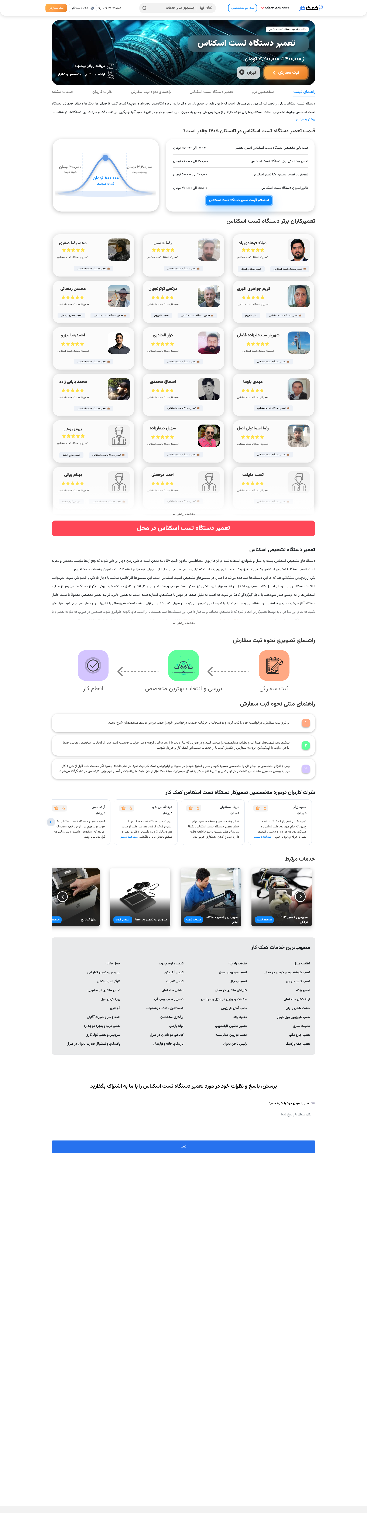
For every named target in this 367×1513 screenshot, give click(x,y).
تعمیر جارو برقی (299, 1035)
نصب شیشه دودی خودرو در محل (287, 972)
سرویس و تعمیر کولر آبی (103, 972)
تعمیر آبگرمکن (174, 972)
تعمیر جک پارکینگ (297, 1044)
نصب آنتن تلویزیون (234, 1008)
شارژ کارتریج (88, 919)
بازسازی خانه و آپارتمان (168, 1044)
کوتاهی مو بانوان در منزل (167, 1035)
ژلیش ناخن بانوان (235, 1044)
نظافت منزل (302, 963)
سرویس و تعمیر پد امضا (151, 919)
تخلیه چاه (240, 1017)
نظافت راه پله (238, 963)
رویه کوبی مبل (110, 999)
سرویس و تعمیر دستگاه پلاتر (222, 920)
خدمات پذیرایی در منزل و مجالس (224, 999)
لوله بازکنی (176, 1026)
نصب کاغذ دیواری (298, 981)
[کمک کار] (311, 8)
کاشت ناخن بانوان (298, 1008)
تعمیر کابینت (175, 981)
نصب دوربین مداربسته (231, 1035)
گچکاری (115, 1008)
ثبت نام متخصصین (242, 8)
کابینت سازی (301, 1026)
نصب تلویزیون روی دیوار (293, 1017)
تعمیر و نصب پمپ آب (169, 999)
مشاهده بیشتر (262, 837)
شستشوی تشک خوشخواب (165, 1008)
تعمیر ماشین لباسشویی (104, 990)
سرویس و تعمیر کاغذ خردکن (294, 920)
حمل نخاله (113, 963)
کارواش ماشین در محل (231, 990)
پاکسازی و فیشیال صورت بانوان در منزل (93, 1044)
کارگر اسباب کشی (108, 981)
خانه (303, 29)
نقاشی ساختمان (173, 990)
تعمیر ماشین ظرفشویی (231, 1026)
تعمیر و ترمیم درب (171, 963)
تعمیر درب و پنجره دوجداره (102, 1026)
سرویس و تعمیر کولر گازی (103, 1035)
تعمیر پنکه (303, 990)
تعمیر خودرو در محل (233, 972)
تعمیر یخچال (238, 981)
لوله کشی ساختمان (297, 999)
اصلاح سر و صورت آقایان (103, 1017)
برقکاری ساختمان (172, 1017)
